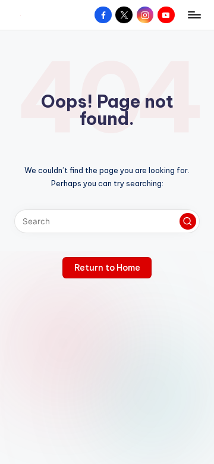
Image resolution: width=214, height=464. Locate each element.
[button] (188, 221)
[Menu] (194, 14)
